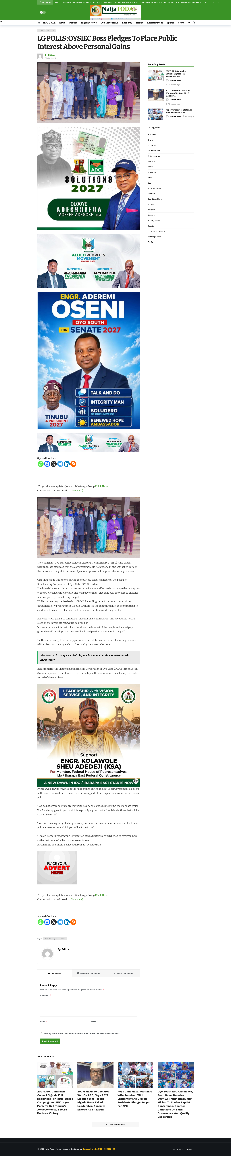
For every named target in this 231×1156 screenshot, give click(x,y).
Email (94, 1021)
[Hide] (1, 22)
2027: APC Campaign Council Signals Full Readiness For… (176, 74)
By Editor (50, 55)
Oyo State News (155, 199)
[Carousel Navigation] (216, 2)
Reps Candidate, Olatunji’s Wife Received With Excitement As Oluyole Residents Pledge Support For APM (135, 1099)
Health (151, 167)
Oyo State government (55, 939)
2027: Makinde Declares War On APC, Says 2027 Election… (178, 93)
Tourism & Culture (156, 231)
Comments (56, 973)
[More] (189, 22)
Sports (151, 226)
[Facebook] (47, 464)
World (150, 242)
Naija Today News (53, 1149)
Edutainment (154, 151)
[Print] (73, 464)
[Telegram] (60, 464)
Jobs (150, 177)
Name (43, 1021)
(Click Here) (101, 486)
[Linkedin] (67, 464)
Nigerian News (154, 188)
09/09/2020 (50, 58)
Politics (50, 31)
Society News (154, 220)
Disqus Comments (124, 973)
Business (152, 135)
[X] (54, 464)
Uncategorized (154, 236)
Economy (152, 145)
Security (151, 215)
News (41, 31)
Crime (150, 140)
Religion (151, 210)
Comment (45, 995)
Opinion (151, 194)
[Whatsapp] (41, 464)
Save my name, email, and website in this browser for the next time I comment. (81, 1033)
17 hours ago (174, 84)
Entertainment (154, 156)
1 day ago (189, 116)
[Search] (194, 23)
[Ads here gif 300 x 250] (57, 867)
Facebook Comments (90, 973)
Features (151, 161)
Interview (152, 172)
